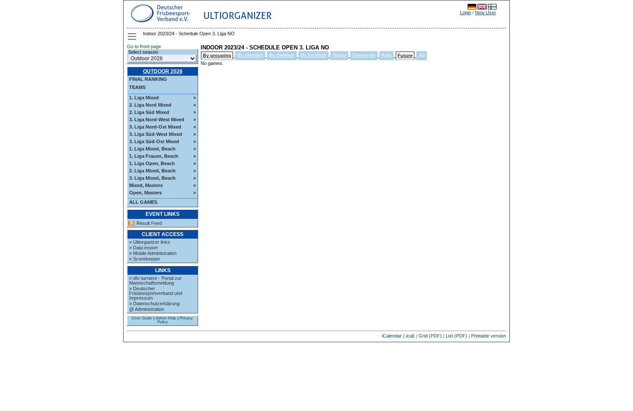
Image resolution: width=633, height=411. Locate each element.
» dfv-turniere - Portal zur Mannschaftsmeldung (155, 280)
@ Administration (146, 309)
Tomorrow (363, 55)
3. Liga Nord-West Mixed (156, 119)
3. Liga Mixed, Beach (152, 178)
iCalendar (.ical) (398, 335)
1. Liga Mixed (144, 97)
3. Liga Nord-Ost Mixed (155, 126)
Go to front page (144, 46)
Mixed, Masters (146, 185)
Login (465, 12)
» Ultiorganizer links (149, 242)
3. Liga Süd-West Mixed (155, 134)
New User (485, 12)
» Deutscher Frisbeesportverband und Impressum (155, 293)
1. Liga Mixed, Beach (152, 148)
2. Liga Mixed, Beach (152, 170)
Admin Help (165, 318)
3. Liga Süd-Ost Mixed (154, 141)
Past (386, 55)
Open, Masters (145, 192)
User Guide (142, 318)
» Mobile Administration (153, 253)
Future (405, 55)
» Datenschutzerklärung (154, 303)
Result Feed (149, 223)
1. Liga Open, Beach (152, 163)
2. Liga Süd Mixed (149, 112)
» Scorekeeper (144, 258)
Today (339, 55)
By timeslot (250, 55)
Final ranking (148, 79)
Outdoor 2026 (163, 71)
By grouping (217, 55)
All (422, 55)
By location (313, 55)
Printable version (488, 335)
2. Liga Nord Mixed (150, 104)
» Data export (143, 247)
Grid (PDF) (430, 335)
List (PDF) (456, 335)
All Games (143, 202)
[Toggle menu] (132, 36)
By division (282, 55)
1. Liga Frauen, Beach (153, 156)
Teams (137, 87)
